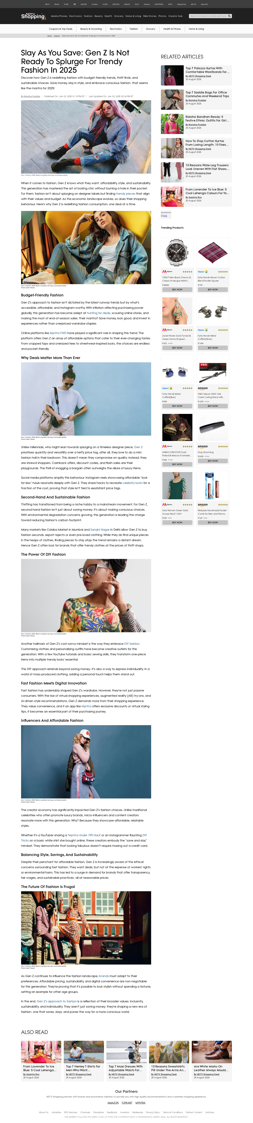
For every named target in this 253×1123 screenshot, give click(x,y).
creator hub (175, 16)
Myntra (86, 706)
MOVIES (84, 4)
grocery (118, 16)
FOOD (105, 4)
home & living (133, 16)
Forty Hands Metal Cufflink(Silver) (207, 337)
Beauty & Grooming (91, 29)
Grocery (150, 29)
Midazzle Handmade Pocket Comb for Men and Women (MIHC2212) (212, 512)
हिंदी (75, 4)
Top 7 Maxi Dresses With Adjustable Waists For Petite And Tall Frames (126, 1068)
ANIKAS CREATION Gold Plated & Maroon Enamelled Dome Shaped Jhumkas (176, 454)
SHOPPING (159, 4)
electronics (75, 16)
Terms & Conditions (173, 1112)
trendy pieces (125, 193)
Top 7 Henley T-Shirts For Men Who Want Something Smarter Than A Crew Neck (83, 1068)
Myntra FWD (58, 333)
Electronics (116, 29)
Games (147, 4)
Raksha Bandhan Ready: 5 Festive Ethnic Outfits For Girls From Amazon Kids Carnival (207, 118)
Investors (124, 1112)
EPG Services (70, 1112)
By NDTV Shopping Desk (198, 76)
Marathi (204, 4)
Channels (85, 1112)
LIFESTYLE (116, 4)
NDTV (47, 4)
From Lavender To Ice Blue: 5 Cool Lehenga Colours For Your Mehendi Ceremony (207, 191)
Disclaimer (98, 1112)
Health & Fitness (172, 29)
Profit (66, 4)
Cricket (95, 4)
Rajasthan (181, 4)
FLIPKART (127, 1103)
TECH (137, 4)
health (108, 16)
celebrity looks (133, 483)
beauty (99, 16)
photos (162, 16)
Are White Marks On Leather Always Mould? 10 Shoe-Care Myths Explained (210, 1068)
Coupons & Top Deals (60, 29)
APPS (170, 4)
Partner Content (194, 1112)
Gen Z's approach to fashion (57, 1001)
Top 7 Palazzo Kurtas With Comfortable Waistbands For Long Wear (206, 70)
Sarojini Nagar (100, 529)
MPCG (193, 4)
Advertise (56, 1112)
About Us (43, 1112)
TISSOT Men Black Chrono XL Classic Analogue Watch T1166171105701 (176, 279)
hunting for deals (98, 313)
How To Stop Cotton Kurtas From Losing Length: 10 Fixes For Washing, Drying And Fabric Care (207, 142)
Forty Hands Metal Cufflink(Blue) (171, 396)
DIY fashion (131, 643)
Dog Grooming (206, 452)
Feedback (112, 1112)
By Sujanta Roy (194, 197)
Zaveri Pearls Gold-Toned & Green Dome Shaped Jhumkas (176, 338)
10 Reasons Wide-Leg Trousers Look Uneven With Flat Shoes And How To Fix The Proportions (207, 167)
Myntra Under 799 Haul (84, 835)
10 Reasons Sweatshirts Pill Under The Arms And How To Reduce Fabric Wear (168, 1068)
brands (104, 976)
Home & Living (196, 29)
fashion (88, 16)
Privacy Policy (153, 1112)
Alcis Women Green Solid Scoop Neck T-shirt (175, 512)
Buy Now (177, 289)
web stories (150, 16)
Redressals (137, 1112)
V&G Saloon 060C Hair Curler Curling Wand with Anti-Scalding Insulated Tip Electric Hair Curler (211, 396)
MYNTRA (140, 1103)
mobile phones (59, 16)
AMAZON (113, 1103)
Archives (209, 1112)
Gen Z (138, 447)
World (56, 4)
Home (49, 36)
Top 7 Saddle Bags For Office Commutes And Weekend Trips (207, 94)
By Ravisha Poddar (30, 96)
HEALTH (127, 4)
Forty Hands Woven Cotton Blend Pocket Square (211, 279)
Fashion (134, 29)
